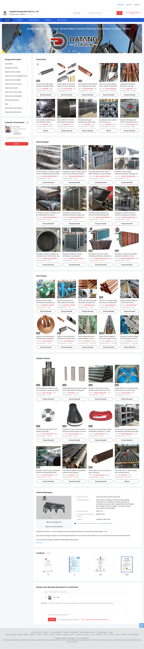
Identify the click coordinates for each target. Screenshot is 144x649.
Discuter (18, 133)
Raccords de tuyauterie (12, 100)
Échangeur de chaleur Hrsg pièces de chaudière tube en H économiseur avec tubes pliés (47, 256)
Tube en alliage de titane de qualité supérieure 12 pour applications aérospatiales (86, 338)
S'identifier (120, 4)
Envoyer (52, 619)
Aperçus (111, 632)
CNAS (127, 575)
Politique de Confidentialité (70, 632)
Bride (6, 104)
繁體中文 (33, 634)
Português (65, 634)
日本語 (39, 634)
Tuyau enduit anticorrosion (13, 112)
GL (74, 575)
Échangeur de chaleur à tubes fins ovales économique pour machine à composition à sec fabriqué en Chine (126, 215)
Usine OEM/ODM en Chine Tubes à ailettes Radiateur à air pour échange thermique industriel (100, 174)
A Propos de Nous (33, 20)
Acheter (45, 130)
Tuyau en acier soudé (11, 88)
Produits (19, 20)
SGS (110, 523)
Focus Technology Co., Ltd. (71, 638)
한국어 (87, 634)
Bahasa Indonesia (133, 634)
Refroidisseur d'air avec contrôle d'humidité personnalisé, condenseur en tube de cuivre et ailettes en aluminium (100, 256)
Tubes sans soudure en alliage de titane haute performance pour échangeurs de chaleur (129, 338)
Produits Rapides (101, 632)
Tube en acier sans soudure (13, 84)
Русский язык (79, 634)
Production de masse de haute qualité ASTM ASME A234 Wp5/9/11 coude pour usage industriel (100, 431)
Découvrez (48, 20)
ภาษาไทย (111, 634)
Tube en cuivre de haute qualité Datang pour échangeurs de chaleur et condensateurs (87, 302)
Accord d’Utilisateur (56, 632)
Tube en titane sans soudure (13, 92)
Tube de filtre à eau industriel (13, 108)
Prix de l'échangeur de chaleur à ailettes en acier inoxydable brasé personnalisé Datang (48, 174)
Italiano (72, 634)
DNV (100, 575)
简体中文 (26, 634)
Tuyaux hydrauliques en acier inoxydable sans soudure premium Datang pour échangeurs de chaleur (74, 390)
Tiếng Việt (124, 634)
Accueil (7, 20)
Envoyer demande (45, 95)
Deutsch (58, 634)
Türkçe (117, 634)
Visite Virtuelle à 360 (55, 522)
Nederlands (99, 634)
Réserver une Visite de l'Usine (54, 527)
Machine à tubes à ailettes (13, 72)
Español (52, 634)
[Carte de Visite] (27, 122)
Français (45, 634)
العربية (92, 634)
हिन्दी (106, 634)
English (20, 634)
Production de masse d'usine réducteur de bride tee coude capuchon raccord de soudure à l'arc (74, 431)
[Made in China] (14, 4)
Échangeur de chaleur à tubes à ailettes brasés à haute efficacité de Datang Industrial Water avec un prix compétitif (74, 174)
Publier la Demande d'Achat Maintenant (95, 619)
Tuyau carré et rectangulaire (13, 96)
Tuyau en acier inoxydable (12, 80)
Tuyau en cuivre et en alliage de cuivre (16, 76)
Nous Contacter (62, 20)
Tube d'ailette (9, 64)
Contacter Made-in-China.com (87, 632)
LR (48, 575)
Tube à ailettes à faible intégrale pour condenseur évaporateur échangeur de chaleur (87, 86)
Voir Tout (39, 543)
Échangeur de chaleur (11, 68)
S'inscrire (129, 4)
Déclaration (46, 632)
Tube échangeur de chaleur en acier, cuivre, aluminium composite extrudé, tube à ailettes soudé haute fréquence (47, 390)
